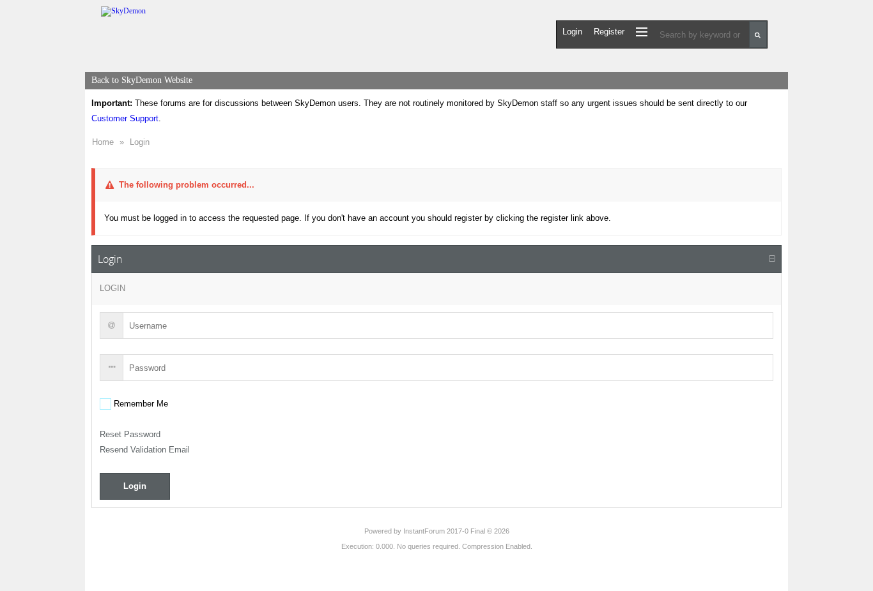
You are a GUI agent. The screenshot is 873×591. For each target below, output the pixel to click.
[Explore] (641, 31)
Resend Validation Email (145, 449)
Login (140, 142)
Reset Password (130, 434)
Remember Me (139, 403)
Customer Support (124, 118)
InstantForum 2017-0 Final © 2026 (456, 531)
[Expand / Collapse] (772, 259)
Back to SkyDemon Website (141, 80)
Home (103, 142)
